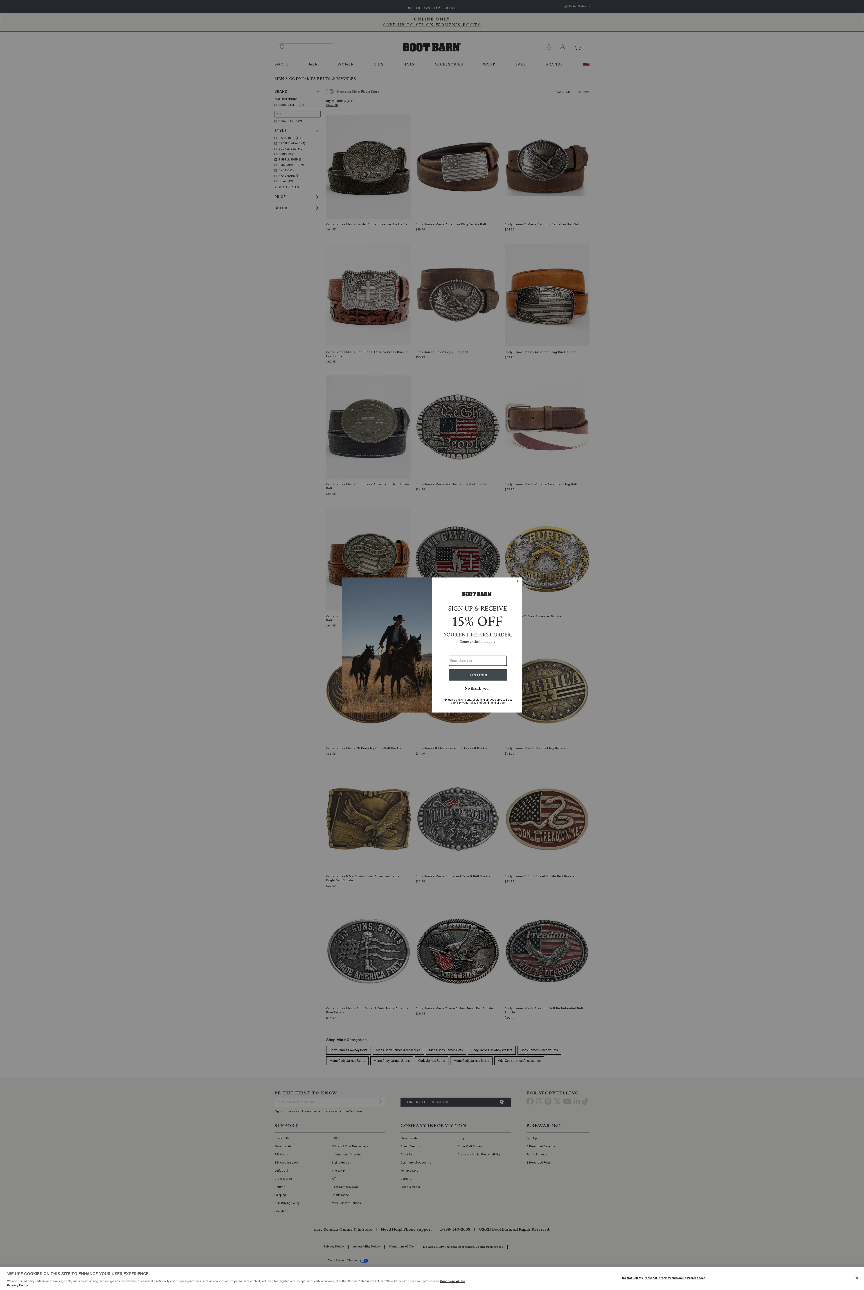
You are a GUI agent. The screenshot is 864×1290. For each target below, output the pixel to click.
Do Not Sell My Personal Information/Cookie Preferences (663, 1278)
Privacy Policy (17, 1285)
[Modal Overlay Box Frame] (432, 645)
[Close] (857, 1278)
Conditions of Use (452, 1281)
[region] (432, 1278)
